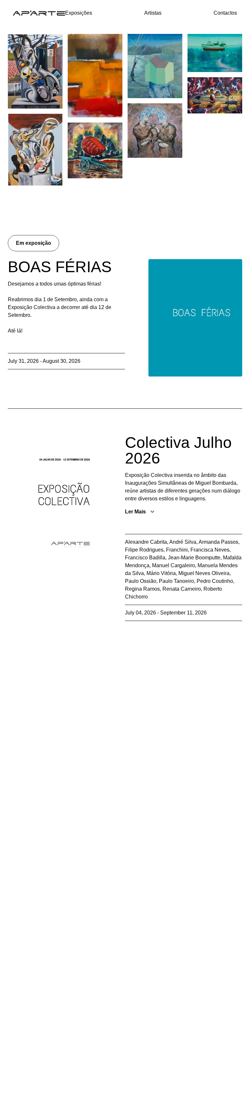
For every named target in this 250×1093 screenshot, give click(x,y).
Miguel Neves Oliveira (203, 573)
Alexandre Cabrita (146, 542)
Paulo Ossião (140, 581)
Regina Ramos (142, 589)
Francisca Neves (209, 550)
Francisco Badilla (145, 557)
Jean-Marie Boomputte (194, 557)
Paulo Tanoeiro (176, 581)
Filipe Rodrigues (144, 550)
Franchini (177, 550)
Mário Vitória (161, 573)
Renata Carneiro (181, 589)
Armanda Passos (218, 542)
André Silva (182, 542)
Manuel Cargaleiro (173, 565)
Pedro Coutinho (215, 581)
